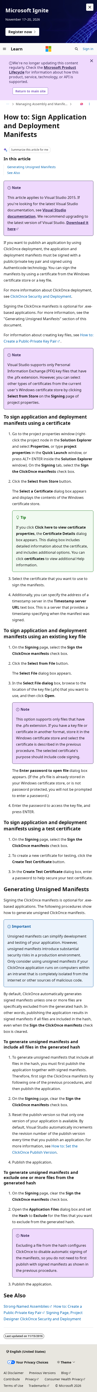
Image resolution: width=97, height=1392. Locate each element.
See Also (13, 173)
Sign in (88, 49)
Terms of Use (13, 1385)
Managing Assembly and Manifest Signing (42, 104)
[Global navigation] (4, 49)
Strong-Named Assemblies (26, 1306)
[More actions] (89, 104)
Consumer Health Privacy (64, 1379)
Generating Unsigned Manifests (31, 167)
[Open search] (76, 49)
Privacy (30, 1379)
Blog (64, 1373)
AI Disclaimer (14, 1373)
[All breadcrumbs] (8, 104)
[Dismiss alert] (89, 7)
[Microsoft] (48, 49)
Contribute (12, 1379)
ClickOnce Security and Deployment (40, 296)
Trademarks (37, 1385)
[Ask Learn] (81, 104)
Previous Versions (42, 1373)
